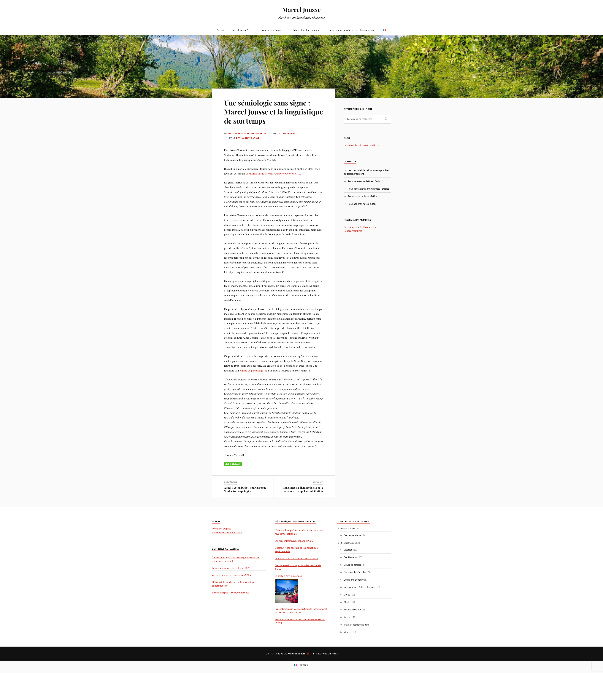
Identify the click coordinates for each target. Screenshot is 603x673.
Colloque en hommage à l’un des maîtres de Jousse (298, 567)
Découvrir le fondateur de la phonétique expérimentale (233, 583)
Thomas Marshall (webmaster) (247, 133)
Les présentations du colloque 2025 (231, 567)
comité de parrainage (251, 370)
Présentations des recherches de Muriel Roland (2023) (300, 621)
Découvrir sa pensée (339, 30)
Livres (240, 138)
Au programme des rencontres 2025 (231, 574)
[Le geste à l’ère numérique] (286, 591)
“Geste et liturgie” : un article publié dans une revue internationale (236, 559)
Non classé (252, 138)
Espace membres (353, 230)
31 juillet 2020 (286, 133)
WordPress (298, 654)
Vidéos (347, 631)
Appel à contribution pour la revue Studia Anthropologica (245, 489)
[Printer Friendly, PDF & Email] (233, 463)
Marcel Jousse (301, 10)
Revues (347, 616)
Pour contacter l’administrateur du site (368, 188)
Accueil (221, 30)
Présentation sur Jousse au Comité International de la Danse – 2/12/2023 (301, 610)
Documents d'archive (355, 572)
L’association (367, 30)
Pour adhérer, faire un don (362, 203)
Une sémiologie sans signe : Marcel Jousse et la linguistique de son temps (273, 111)
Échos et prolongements (306, 30)
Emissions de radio (354, 579)
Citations (349, 549)
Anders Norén (331, 654)
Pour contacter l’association (363, 196)
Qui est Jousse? (239, 30)
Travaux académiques (355, 624)
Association (347, 528)
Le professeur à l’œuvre (270, 30)
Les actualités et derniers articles (361, 144)
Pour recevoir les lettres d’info (364, 181)
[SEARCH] (386, 119)
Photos (347, 602)
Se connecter (351, 226)
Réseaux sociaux (352, 609)
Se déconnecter (368, 226)
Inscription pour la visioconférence (230, 592)
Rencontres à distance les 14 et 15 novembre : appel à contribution (303, 489)
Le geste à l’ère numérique (288, 575)
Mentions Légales (221, 528)
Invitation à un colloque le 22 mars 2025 (296, 558)
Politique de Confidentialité (227, 532)
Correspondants (352, 535)
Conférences (350, 557)
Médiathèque (348, 542)
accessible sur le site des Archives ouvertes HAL (273, 173)
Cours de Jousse (352, 564)
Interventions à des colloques (359, 586)
